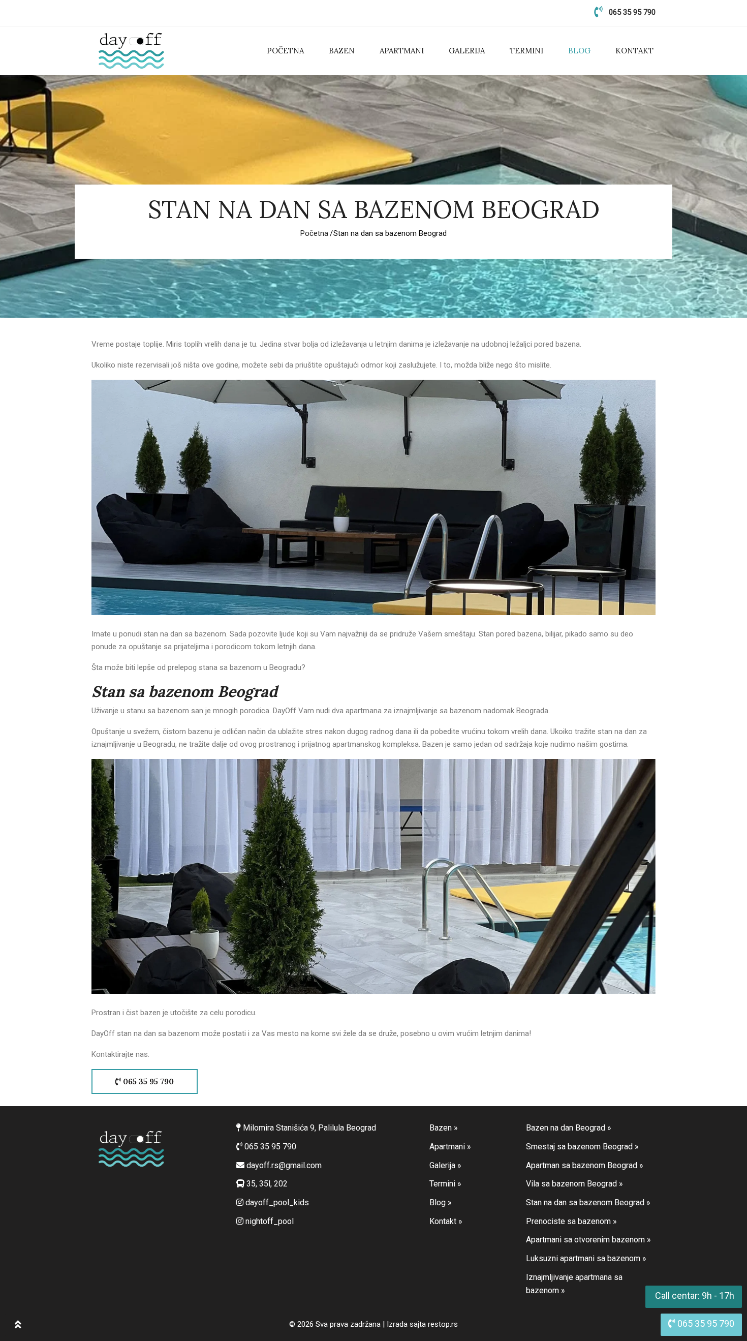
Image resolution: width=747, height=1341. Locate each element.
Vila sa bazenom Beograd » (574, 1183)
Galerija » (445, 1165)
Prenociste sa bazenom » (571, 1221)
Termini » (445, 1183)
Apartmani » (450, 1146)
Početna (285, 50)
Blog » (440, 1202)
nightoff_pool (268, 1221)
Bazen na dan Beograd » (568, 1128)
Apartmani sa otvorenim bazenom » (588, 1239)
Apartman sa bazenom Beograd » (584, 1165)
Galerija (467, 50)
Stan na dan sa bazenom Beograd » (588, 1202)
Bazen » (443, 1128)
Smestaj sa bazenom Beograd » (582, 1146)
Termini (526, 50)
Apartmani (402, 50)
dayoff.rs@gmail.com (284, 1165)
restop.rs (443, 1324)
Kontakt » (445, 1221)
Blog (579, 50)
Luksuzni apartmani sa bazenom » (586, 1258)
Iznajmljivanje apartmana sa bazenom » (574, 1284)
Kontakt (634, 50)
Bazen (342, 50)
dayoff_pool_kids (276, 1202)
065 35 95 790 (632, 12)
